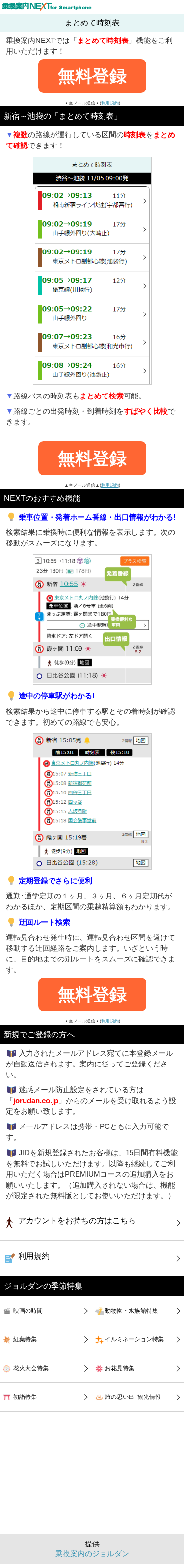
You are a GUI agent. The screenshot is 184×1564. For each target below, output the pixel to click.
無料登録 (92, 75)
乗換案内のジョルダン (92, 1554)
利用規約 (110, 103)
